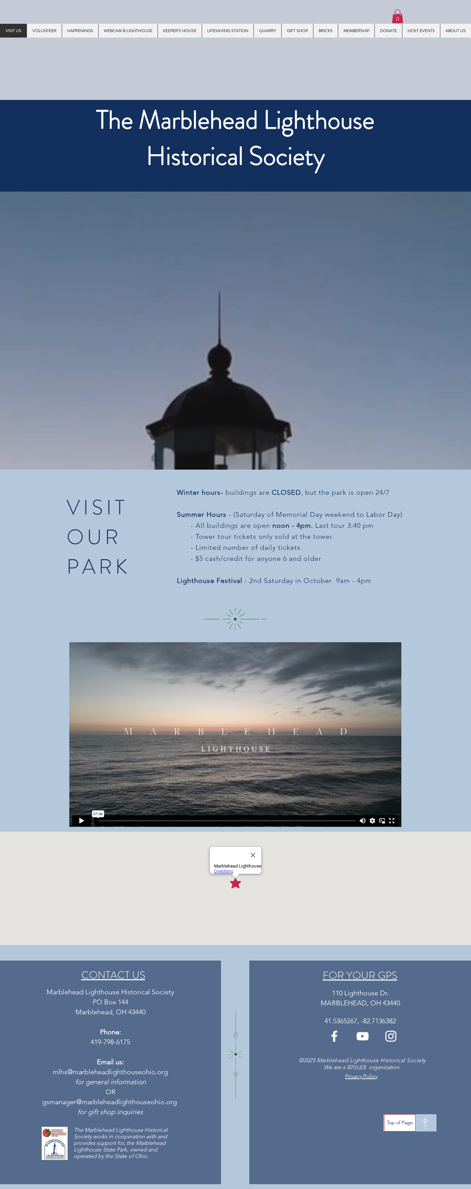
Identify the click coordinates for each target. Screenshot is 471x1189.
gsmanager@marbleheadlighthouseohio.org (109, 1102)
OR (111, 1092)
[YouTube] (362, 1036)
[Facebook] (334, 1036)
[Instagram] (390, 1036)
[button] (397, 16)
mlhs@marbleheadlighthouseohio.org (110, 1072)
